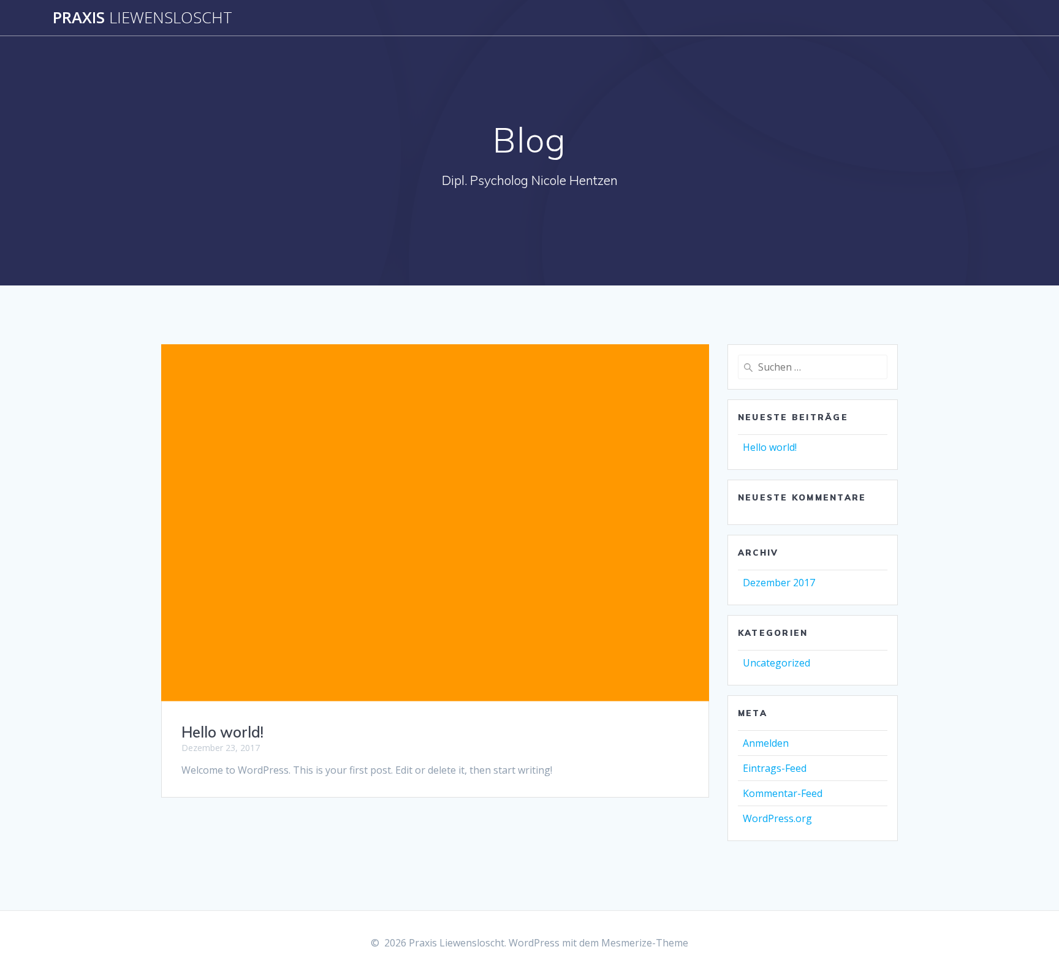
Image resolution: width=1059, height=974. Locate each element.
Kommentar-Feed (782, 793)
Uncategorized (776, 663)
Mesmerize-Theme (644, 942)
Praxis (142, 18)
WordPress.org (777, 818)
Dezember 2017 (779, 582)
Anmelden (766, 743)
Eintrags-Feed (775, 768)
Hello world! (222, 732)
